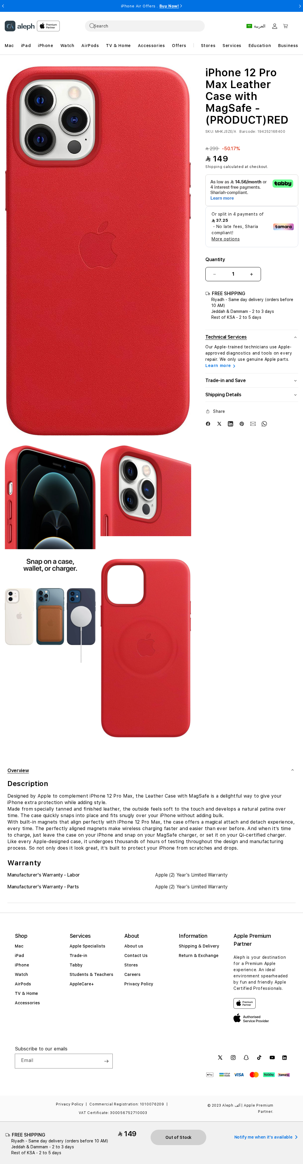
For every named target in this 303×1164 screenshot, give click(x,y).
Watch (21, 974)
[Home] (20, 26)
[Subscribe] (106, 1061)
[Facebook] (208, 423)
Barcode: (247, 132)
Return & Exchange (198, 955)
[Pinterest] (241, 423)
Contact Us (136, 955)
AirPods (23, 984)
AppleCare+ (82, 984)
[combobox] (145, 26)
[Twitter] (219, 423)
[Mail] (253, 423)
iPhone (22, 965)
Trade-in (78, 955)
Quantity (215, 259)
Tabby (76, 965)
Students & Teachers (91, 974)
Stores (131, 965)
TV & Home (26, 993)
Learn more (218, 365)
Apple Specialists (87, 946)
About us (133, 946)
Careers (132, 974)
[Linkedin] (230, 423)
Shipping (214, 167)
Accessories (27, 1002)
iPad (19, 955)
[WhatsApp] (264, 423)
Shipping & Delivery (199, 946)
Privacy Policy (138, 984)
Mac (19, 946)
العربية (259, 26)
